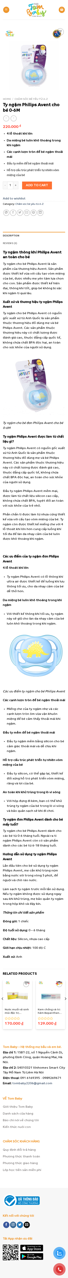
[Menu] (6, 10)
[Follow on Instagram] (13, 1225)
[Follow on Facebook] (6, 1225)
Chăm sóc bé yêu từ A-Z (31, 99)
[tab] (34, 235)
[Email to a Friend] (27, 213)
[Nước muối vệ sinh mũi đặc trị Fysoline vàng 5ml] (17, 993)
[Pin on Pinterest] (33, 213)
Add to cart (37, 185)
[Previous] (3, 1006)
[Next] (65, 1006)
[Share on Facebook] (13, 213)
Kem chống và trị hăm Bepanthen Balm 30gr (49, 1011)
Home (7, 99)
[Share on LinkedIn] (40, 213)
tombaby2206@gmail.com (32, 1083)
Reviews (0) (10, 243)
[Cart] (62, 10)
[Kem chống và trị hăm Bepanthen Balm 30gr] (50, 993)
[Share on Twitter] (20, 213)
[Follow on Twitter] (20, 1225)
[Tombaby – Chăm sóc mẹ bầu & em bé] (36, 10)
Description (11, 235)
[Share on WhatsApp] (6, 213)
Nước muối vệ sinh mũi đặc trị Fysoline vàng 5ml (17, 1011)
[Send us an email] (27, 1225)
